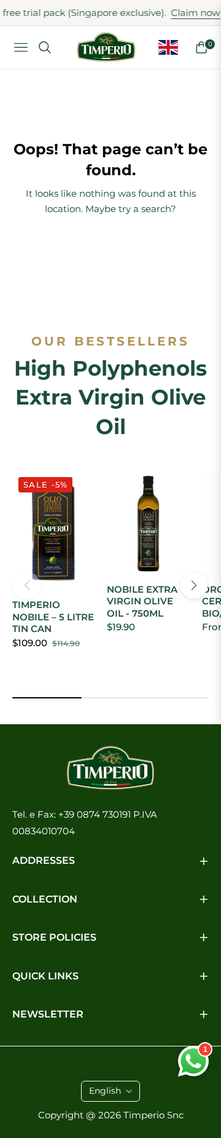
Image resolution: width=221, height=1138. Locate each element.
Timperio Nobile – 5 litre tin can (53, 616)
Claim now (184, 12)
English (105, 1090)
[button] (193, 585)
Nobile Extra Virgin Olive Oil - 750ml (142, 601)
